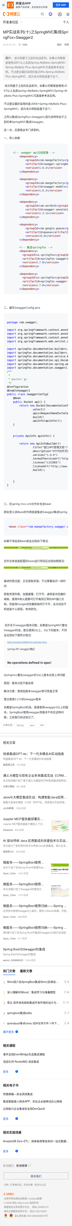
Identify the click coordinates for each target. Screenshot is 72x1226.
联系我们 (36, 1176)
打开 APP (61, 5)
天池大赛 (28, 1184)
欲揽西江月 (9, 764)
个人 (66, 22)
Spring (20, 725)
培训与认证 (40, 1184)
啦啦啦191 (8, 851)
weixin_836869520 (13, 960)
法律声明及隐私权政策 (15, 1198)
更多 (5, 1071)
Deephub (8, 829)
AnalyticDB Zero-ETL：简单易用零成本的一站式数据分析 (36, 1141)
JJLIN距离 (8, 808)
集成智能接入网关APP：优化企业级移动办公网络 (32, 1101)
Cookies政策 (35, 1198)
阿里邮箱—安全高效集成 (18, 1094)
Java (31, 725)
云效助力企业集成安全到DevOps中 (24, 1108)
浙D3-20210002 (38, 1211)
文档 (6, 1184)
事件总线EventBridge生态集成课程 (24, 1054)
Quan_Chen (9, 873)
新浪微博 (21, 1165)
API (42, 725)
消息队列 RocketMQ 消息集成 (21, 1061)
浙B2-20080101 (40, 1207)
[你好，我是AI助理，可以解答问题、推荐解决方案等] (50, 14)
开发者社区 (16, 1184)
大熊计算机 (9, 786)
